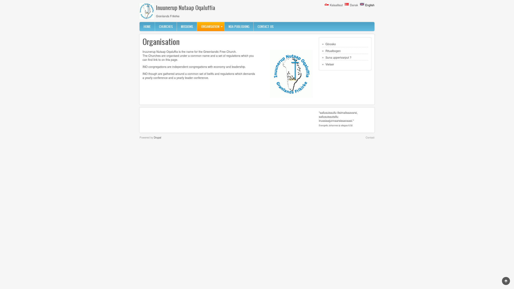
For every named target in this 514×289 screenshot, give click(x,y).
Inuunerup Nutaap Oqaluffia (185, 7)
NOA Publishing (238, 26)
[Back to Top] (506, 281)
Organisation (210, 26)
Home (147, 26)
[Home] (147, 11)
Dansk (354, 5)
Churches (166, 26)
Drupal (157, 137)
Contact (370, 137)
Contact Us (265, 26)
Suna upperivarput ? (338, 57)
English (369, 5)
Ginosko (330, 44)
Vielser (329, 64)
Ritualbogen (333, 51)
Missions (187, 26)
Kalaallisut (336, 5)
